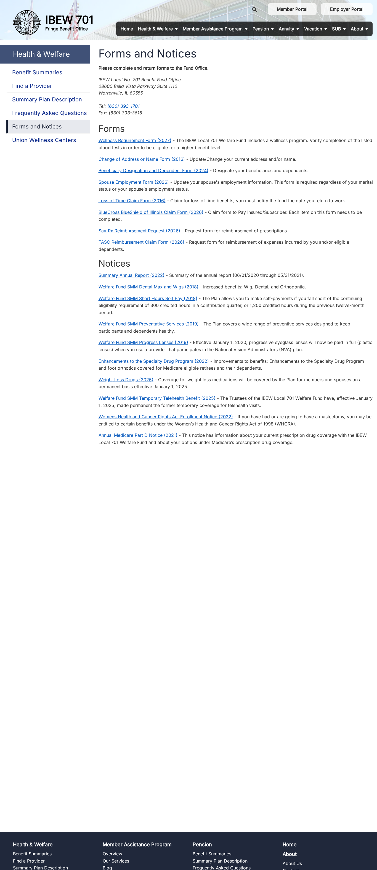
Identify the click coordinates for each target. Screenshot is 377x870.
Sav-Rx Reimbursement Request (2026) (139, 230)
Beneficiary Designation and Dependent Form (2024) (153, 170)
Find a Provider (32, 86)
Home (290, 844)
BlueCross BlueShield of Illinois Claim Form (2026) (151, 212)
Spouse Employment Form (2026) (134, 182)
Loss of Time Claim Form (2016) (132, 200)
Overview (112, 853)
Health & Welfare (33, 844)
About (290, 854)
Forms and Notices (37, 126)
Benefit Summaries (37, 72)
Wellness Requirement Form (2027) (135, 140)
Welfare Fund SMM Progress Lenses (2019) (143, 342)
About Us (292, 863)
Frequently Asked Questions (49, 113)
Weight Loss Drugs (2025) (126, 379)
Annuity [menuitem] (286, 28)
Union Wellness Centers (44, 140)
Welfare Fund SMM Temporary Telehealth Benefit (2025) (157, 398)
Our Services (116, 861)
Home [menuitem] (127, 28)
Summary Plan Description (47, 99)
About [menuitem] (357, 28)
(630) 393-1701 (123, 106)
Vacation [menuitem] (313, 28)
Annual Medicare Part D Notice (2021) (138, 435)
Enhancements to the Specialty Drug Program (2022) (154, 361)
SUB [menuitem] (336, 28)
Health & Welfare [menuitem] (155, 28)
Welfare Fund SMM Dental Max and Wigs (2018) (148, 287)
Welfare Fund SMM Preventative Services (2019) (149, 324)
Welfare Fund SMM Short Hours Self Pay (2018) (148, 298)
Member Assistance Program (137, 844)
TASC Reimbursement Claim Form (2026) (141, 242)
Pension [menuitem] (261, 28)
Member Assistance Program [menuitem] (213, 28)
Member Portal (292, 9)
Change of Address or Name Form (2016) (142, 159)
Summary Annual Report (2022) (131, 275)
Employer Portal (346, 9)
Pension (202, 844)
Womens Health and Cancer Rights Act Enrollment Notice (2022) (166, 416)
